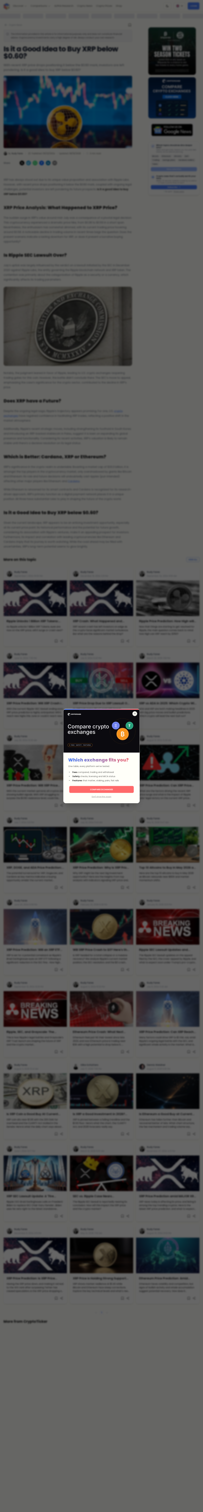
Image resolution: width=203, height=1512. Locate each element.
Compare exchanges (101, 789)
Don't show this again (101, 797)
